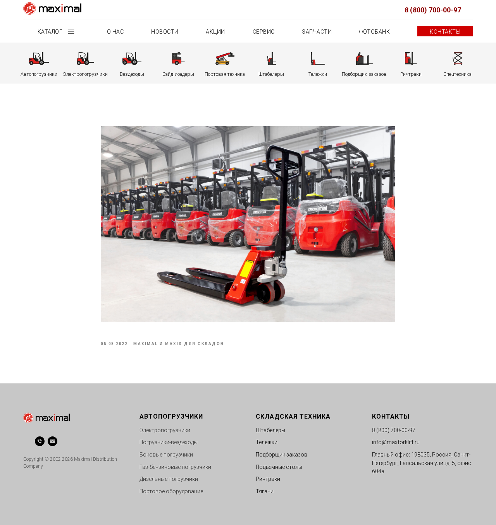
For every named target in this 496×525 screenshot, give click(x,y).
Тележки (266, 442)
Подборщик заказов (281, 454)
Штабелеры (270, 430)
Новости (165, 32)
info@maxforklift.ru (396, 442)
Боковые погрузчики (166, 454)
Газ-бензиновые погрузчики (175, 467)
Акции (215, 32)
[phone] (40, 441)
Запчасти (317, 32)
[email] (52, 441)
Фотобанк (374, 32)
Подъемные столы (279, 467)
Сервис (264, 32)
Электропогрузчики (165, 430)
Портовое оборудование (171, 491)
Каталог (51, 32)
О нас (115, 32)
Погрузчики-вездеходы (169, 442)
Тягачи (265, 491)
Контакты (445, 32)
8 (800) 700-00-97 (433, 10)
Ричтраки (268, 479)
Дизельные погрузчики (169, 479)
